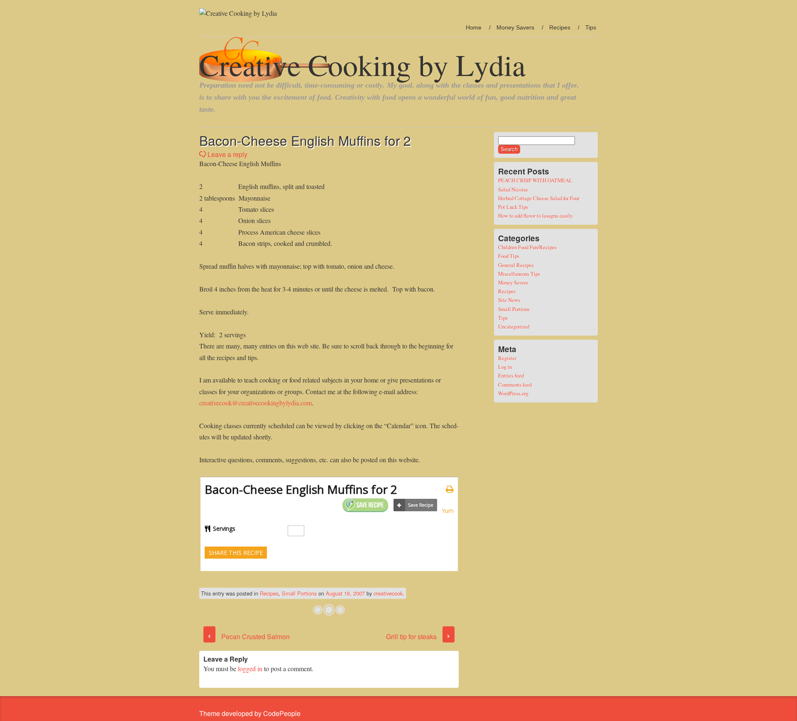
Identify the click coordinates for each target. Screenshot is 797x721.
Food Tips (508, 256)
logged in (250, 668)
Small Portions (299, 593)
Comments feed (515, 384)
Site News (509, 300)
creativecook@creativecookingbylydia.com (255, 402)
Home (474, 27)
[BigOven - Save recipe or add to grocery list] (415, 505)
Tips (590, 27)
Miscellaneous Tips (519, 273)
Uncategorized (513, 326)
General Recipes (516, 265)
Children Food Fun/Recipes (527, 247)
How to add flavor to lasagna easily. (535, 215)
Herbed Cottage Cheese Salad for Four (538, 198)
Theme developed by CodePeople (250, 713)
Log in (505, 366)
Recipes (559, 27)
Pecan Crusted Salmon (249, 636)
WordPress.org (513, 393)
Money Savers (515, 27)
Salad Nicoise (513, 189)
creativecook (388, 593)
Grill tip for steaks (418, 636)
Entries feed (511, 375)
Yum (448, 511)
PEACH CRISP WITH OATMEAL (535, 180)
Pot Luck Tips (513, 207)
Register (507, 358)
